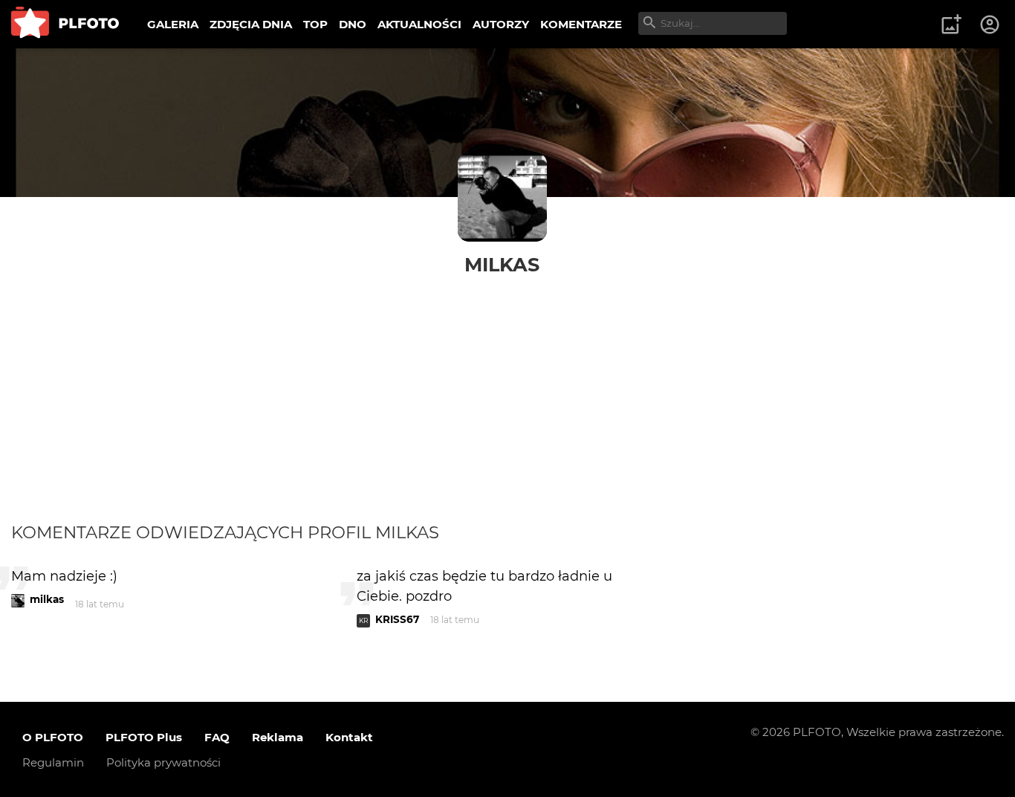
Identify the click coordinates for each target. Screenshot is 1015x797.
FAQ (217, 737)
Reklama (277, 737)
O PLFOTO (52, 737)
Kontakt (349, 737)
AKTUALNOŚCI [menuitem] (419, 24)
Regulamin (53, 762)
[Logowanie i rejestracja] (990, 24)
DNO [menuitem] (352, 24)
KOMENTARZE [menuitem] (581, 24)
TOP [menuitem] (315, 24)
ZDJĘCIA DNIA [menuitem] (251, 24)
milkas (501, 264)
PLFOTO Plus (144, 737)
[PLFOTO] (65, 24)
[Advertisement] (507, 410)
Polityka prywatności (163, 762)
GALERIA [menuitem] (172, 24)
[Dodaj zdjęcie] (951, 24)
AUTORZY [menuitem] (501, 24)
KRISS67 (397, 619)
